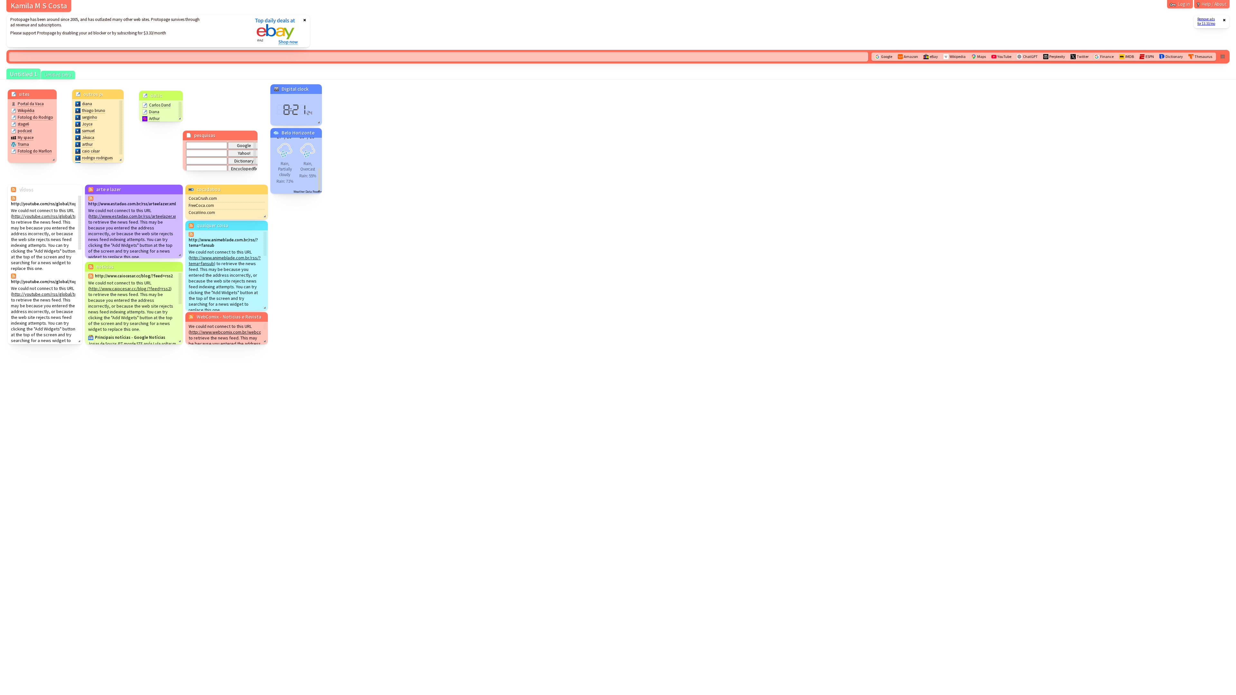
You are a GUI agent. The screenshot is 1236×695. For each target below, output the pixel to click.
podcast (25, 131)
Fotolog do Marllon (35, 151)
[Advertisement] (126, 31)
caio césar (91, 151)
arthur (87, 144)
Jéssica (88, 137)
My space (25, 137)
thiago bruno (93, 110)
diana (87, 104)
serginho (89, 117)
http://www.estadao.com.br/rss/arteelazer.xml (134, 216)
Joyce (87, 124)
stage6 (23, 124)
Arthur (154, 118)
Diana (154, 112)
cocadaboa (208, 189)
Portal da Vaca (31, 104)
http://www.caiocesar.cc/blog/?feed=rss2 (129, 289)
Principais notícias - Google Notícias (130, 337)
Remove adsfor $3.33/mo (1206, 21)
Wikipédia (26, 110)
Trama (23, 144)
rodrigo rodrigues (97, 158)
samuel (88, 131)
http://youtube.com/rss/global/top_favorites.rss (59, 294)
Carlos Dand (160, 105)
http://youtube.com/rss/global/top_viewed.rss (57, 216)
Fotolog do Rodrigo (35, 117)
